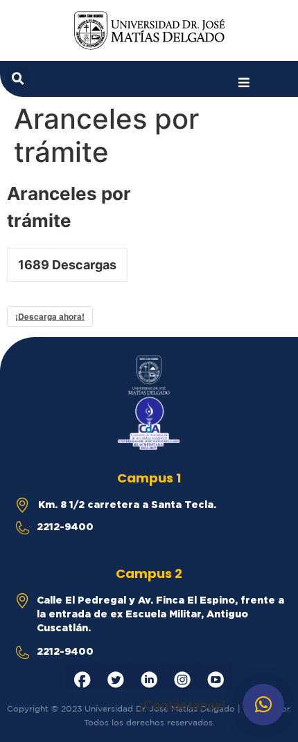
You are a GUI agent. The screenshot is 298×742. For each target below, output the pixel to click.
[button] (244, 83)
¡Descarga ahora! (50, 316)
